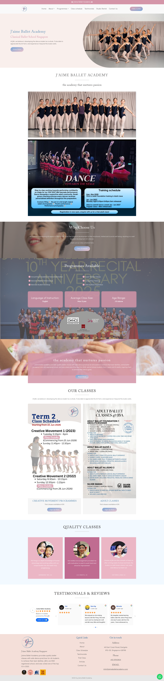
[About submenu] (54, 8)
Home (82, 643)
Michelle (93, 606)
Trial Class (136, 9)
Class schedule (82, 248)
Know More (17, 49)
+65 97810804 (115, 660)
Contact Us (82, 666)
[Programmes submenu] (68, 8)
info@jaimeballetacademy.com (115, 669)
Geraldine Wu (121, 606)
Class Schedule (82, 650)
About (82, 647)
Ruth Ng (67, 606)
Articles (82, 662)
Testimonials (82, 654)
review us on (41, 620)
